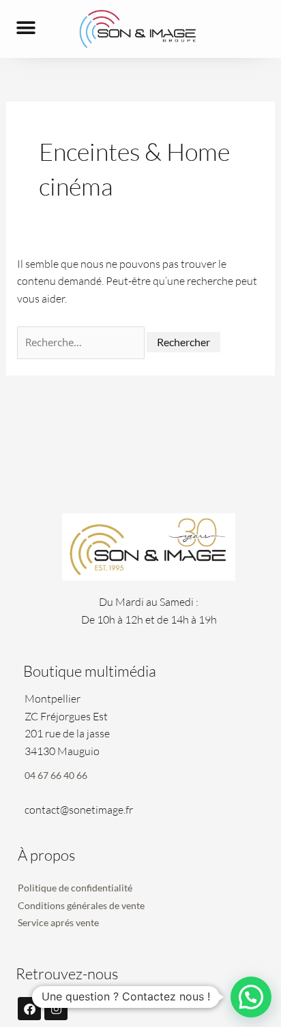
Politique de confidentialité (75, 887)
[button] (25, 28)
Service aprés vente (58, 922)
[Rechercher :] (82, 342)
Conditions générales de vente (81, 905)
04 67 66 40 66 (56, 775)
